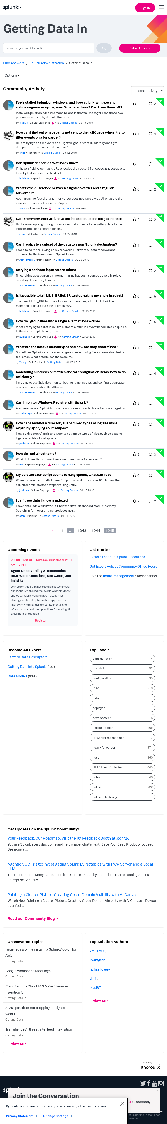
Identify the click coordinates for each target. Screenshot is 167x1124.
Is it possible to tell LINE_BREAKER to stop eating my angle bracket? (70, 295)
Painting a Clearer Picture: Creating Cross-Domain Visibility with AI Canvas (72, 894)
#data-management (118, 576)
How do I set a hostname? (36, 453)
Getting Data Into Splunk (27, 666)
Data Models (17, 676)
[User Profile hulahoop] (8, 165)
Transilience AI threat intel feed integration (38, 1029)
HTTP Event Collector (107, 767)
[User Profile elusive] (8, 105)
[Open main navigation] (161, 7)
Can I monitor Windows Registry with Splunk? (52, 402)
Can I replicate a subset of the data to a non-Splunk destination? (66, 244)
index (96, 777)
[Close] (122, 1103)
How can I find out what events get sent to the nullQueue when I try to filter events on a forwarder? (70, 135)
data (96, 698)
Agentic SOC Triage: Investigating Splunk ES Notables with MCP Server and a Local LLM (80, 866)
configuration (102, 678)
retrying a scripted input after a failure (46, 270)
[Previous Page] (54, 530)
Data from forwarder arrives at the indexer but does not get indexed (69, 219)
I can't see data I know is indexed (42, 500)
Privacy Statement (19, 1116)
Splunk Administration (46, 63)
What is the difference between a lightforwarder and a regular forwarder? (65, 190)
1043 (82, 530)
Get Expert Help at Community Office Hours (123, 566)
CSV (96, 688)
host (96, 757)
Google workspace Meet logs (28, 971)
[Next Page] (125, 805)
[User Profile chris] (8, 135)
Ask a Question (140, 48)
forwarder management (109, 737)
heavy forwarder (104, 747)
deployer (99, 708)
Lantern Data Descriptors (27, 657)
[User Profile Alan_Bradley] (8, 246)
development (102, 718)
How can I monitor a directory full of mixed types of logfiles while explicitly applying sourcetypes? (66, 425)
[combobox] (57, 48)
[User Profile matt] (8, 455)
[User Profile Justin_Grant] (8, 272)
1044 (96, 530)
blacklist (98, 668)
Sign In (145, 8)
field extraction (103, 727)
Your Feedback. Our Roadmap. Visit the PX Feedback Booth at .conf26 (69, 838)
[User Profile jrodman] (8, 425)
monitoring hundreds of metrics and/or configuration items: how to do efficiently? (71, 374)
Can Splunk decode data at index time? (47, 163)
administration (102, 658)
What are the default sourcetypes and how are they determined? (67, 347)
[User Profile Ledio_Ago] (8, 404)
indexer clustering (105, 797)
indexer (98, 787)
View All (17, 1044)
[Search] (104, 48)
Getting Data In (68, 122)
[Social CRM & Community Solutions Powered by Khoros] (150, 1066)
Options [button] (9, 75)
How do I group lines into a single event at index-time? (58, 321)
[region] (64, 1111)
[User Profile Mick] (8, 190)
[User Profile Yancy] (8, 349)
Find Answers (13, 63)
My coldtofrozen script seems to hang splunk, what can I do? (64, 474)
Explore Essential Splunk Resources (117, 557)
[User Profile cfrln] (8, 502)
